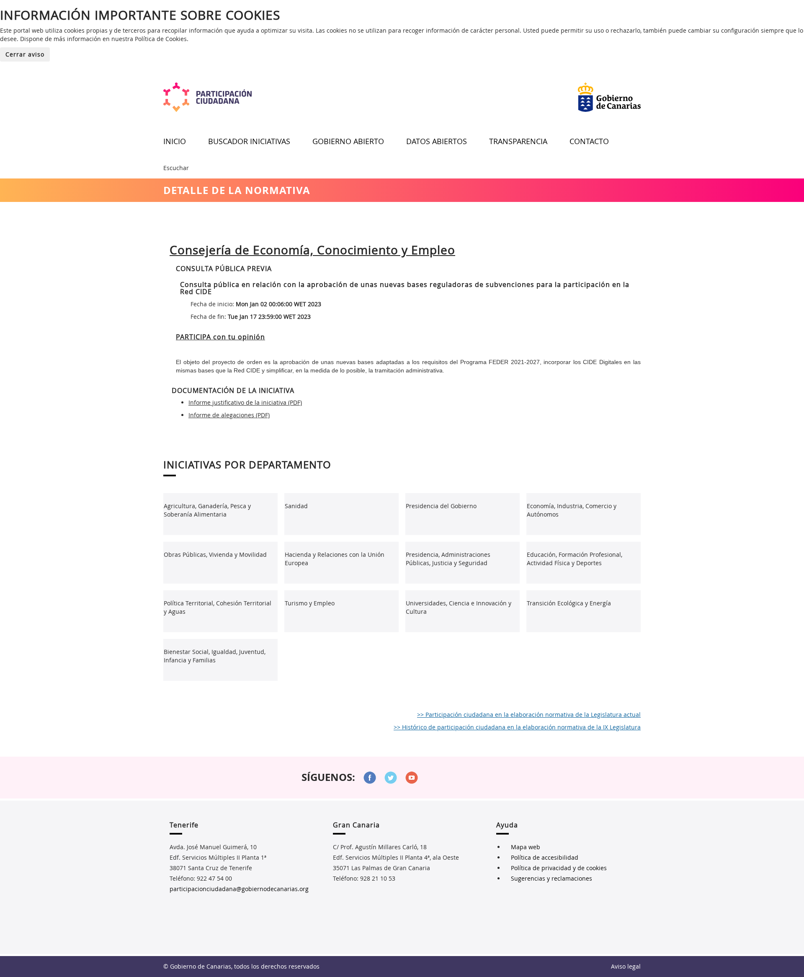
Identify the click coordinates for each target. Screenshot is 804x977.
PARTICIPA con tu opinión (220, 336)
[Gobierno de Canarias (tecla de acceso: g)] (609, 97)
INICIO (174, 141)
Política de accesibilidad (544, 857)
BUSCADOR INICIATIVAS (249, 141)
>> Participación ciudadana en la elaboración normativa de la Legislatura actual (529, 715)
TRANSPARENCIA (518, 141)
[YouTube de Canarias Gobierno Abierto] (411, 777)
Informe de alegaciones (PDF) (229, 415)
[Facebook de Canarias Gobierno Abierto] (369, 777)
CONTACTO (589, 141)
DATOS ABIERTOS (436, 141)
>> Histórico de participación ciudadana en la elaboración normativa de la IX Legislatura (517, 727)
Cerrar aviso (24, 54)
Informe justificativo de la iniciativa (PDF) (245, 402)
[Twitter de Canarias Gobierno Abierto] (390, 777)
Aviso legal (626, 966)
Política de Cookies (161, 39)
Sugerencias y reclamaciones (551, 878)
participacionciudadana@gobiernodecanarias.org (239, 889)
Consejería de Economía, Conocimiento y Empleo (312, 250)
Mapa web (525, 847)
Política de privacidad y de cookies (559, 868)
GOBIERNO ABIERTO (348, 141)
